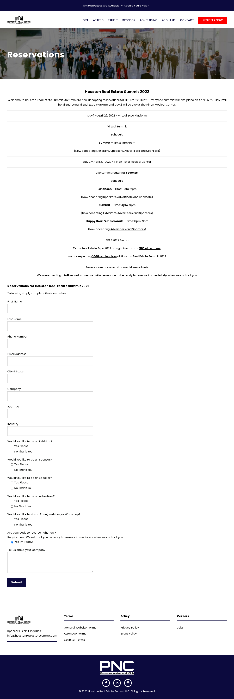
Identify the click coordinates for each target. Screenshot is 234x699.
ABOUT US (169, 20)
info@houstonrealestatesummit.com (32, 636)
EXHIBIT (113, 20)
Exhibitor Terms (74, 640)
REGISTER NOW (213, 20)
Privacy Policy (129, 628)
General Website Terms (80, 628)
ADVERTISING (148, 20)
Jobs (180, 628)
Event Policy (128, 634)
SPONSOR (128, 20)
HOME (85, 20)
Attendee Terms (75, 634)
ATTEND (98, 20)
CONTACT (187, 20)
